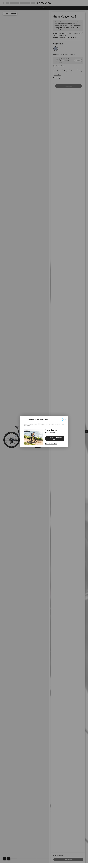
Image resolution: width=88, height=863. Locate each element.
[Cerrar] (63, 419)
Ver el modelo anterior (51, 444)
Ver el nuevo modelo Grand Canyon (55, 438)
